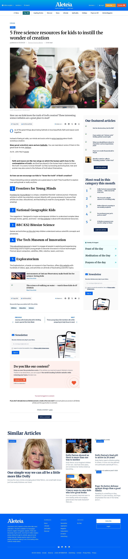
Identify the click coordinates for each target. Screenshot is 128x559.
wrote (26, 152)
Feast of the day (94, 248)
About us (50, 553)
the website (45, 219)
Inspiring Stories (38, 13)
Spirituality (75, 13)
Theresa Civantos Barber (35, 43)
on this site (31, 231)
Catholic (43, 145)
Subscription (64, 531)
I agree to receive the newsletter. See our (31, 348)
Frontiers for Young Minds (20, 195)
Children (13, 308)
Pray (25, 13)
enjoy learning (57, 138)
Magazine (63, 528)
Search (27, 5)
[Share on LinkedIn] (69, 124)
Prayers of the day (95, 262)
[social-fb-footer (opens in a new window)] (62, 547)
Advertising (64, 536)
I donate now (19, 380)
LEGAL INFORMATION (61, 553)
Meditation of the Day (97, 255)
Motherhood (71, 441)
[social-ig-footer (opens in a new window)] (69, 547)
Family (99, 472)
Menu (17, 13)
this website (65, 265)
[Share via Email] (75, 124)
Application (64, 526)
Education (22, 308)
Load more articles (100, 167)
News (57, 13)
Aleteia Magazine (107, 13)
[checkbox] (12, 348)
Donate (120, 5)
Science (31, 308)
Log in (102, 5)
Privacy (94, 553)
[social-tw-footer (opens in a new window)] (66, 547)
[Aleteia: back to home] (64, 4)
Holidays (84, 13)
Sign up (15, 352)
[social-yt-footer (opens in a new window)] (59, 547)
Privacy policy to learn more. (41, 348)
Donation (63, 534)
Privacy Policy (87, 553)
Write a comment (45, 417)
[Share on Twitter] (72, 124)
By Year (79, 523)
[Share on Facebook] (65, 124)
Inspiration (12, 441)
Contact (79, 553)
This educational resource (20, 246)
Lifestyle (65, 13)
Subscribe (109, 5)
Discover (49, 13)
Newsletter (64, 523)
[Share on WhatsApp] (79, 124)
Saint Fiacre (70, 8)
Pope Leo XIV (95, 13)
